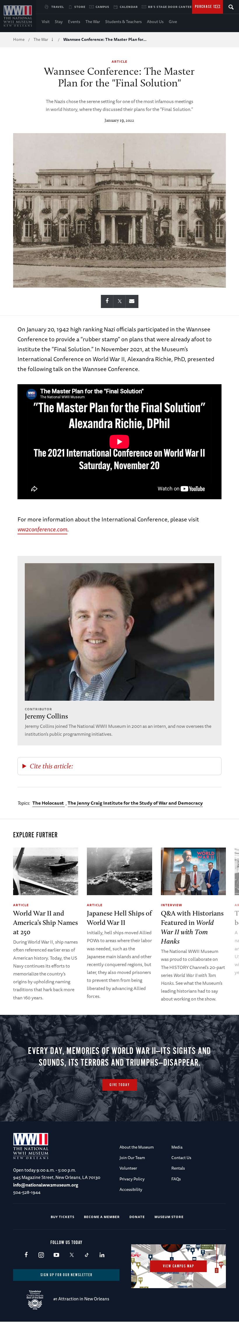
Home (18, 39)
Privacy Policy (132, 1179)
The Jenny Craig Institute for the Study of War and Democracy (135, 803)
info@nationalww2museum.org (45, 1185)
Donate (137, 1216)
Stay (59, 21)
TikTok (86, 1255)
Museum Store (169, 1216)
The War (92, 21)
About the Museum (136, 1147)
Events (74, 21)
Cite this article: (51, 766)
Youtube (56, 1255)
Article (119, 61)
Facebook (26, 1255)
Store (79, 6)
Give (173, 21)
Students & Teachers (123, 21)
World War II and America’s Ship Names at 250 (45, 922)
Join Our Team (132, 1157)
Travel (57, 6)
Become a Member (102, 1216)
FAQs (176, 1179)
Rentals (178, 1168)
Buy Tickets (62, 1216)
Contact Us (181, 1157)
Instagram (41, 1255)
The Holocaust (48, 803)
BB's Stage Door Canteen (171, 6)
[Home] (18, 16)
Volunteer (128, 1168)
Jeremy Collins (46, 716)
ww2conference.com (42, 529)
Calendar (129, 6)
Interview (171, 904)
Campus (102, 6)
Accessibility (130, 1189)
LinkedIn (101, 1255)
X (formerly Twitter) (71, 1255)
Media (176, 1147)
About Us (155, 21)
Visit (46, 21)
